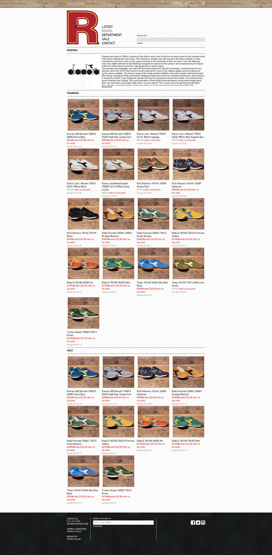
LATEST (107, 27)
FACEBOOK (193, 522)
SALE (105, 39)
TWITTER (198, 522)
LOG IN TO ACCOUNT (76, 4)
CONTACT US (72, 519)
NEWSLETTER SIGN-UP (102, 519)
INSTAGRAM (203, 522)
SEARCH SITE (142, 36)
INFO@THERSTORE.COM (77, 524)
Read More (107, 87)
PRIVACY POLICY (74, 532)
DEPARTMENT (112, 35)
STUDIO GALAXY (74, 539)
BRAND (107, 31)
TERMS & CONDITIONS (76, 529)
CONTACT (108, 43)
